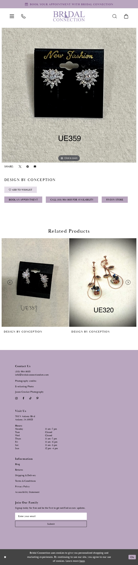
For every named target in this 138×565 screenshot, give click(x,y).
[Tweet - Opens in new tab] (20, 166)
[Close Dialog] (5, 557)
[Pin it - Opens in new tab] (27, 166)
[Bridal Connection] (69, 16)
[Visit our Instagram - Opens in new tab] (16, 398)
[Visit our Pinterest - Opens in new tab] (37, 398)
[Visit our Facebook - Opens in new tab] (23, 398)
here (82, 561)
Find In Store (114, 199)
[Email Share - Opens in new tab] (35, 166)
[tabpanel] (69, 95)
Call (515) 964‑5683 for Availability (72, 199)
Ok (132, 557)
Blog (17, 464)
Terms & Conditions (25, 481)
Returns (19, 469)
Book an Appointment (23, 199)
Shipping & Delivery (25, 475)
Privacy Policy (22, 486)
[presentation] (35, 282)
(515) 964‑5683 (22, 371)
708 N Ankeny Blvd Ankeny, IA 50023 (25, 418)
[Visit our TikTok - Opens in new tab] (30, 398)
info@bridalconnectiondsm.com (32, 374)
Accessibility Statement (27, 492)
